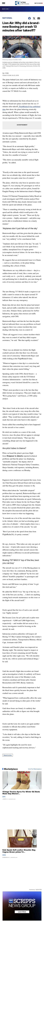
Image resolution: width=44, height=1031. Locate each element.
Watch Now (38, 3)
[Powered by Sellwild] (39, 889)
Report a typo (8, 755)
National (7, 18)
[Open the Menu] (3, 3)
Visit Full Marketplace (35, 769)
